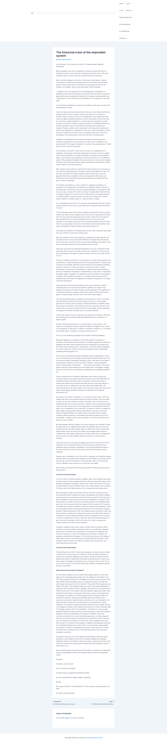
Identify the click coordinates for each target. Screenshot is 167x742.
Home (121, 3)
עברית (121, 10)
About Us (129, 10)
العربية (128, 3)
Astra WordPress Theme (94, 738)
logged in (68, 718)
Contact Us (123, 38)
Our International (124, 24)
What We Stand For (125, 17)
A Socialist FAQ (124, 31)
